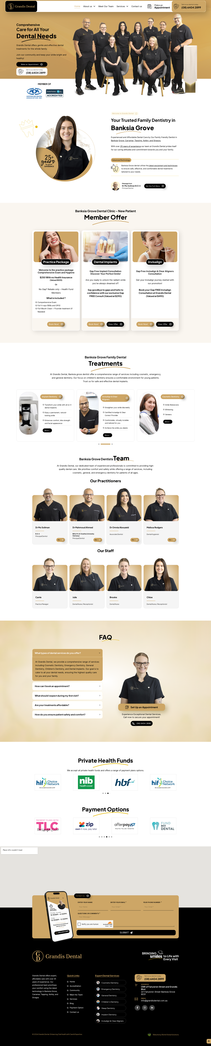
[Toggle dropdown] (94, 6)
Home (77, 6)
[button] (67, 653)
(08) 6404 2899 (144, 723)
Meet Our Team (106, 6)
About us (87, 6)
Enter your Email (118, 902)
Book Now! (54, 324)
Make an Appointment (30, 64)
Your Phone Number (152, 902)
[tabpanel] (36, 415)
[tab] (103, 444)
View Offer (113, 324)
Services (121, 6)
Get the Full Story (153, 186)
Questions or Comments (88, 913)
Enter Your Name (85, 902)
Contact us (136, 6)
